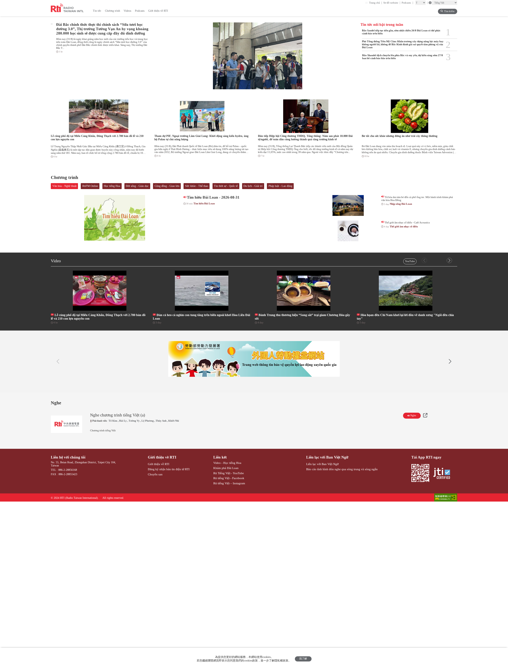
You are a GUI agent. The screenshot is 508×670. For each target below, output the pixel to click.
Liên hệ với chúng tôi (68, 457)
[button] (449, 260)
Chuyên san (155, 474)
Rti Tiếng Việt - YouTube (228, 473)
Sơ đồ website (391, 2)
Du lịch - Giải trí (253, 186)
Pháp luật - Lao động (280, 186)
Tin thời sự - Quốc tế (226, 186)
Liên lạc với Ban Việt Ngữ (327, 457)
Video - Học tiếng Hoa (227, 462)
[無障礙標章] (445, 497)
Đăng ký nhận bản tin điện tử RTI (169, 469)
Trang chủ (375, 2)
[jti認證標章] (443, 473)
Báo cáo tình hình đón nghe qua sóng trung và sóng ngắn (342, 469)
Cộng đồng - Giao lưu (167, 186)
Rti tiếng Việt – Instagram (229, 483)
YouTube (410, 261)
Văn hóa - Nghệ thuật (64, 186)
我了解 (303, 658)
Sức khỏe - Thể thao (196, 186)
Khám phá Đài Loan (226, 468)
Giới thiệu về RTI (162, 457)
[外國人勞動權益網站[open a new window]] (254, 359)
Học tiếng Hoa (112, 186)
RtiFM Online (90, 186)
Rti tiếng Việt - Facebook (228, 478)
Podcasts (407, 2)
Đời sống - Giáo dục (137, 186)
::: (366, 2)
